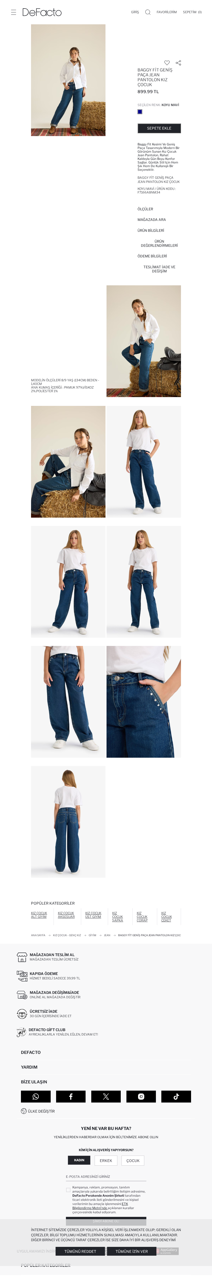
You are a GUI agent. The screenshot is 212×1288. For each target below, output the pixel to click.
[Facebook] (71, 1097)
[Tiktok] (176, 1097)
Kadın (79, 1160)
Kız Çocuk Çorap (142, 916)
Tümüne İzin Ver (132, 1251)
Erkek (106, 1160)
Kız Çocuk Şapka (117, 916)
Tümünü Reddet (80, 1251)
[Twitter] (106, 1097)
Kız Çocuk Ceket (166, 916)
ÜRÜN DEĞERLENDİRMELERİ (159, 243)
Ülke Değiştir (41, 1111)
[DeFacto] (42, 12)
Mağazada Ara (152, 220)
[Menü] (13, 12)
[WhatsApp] (36, 1097)
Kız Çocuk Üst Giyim (93, 915)
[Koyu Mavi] (140, 111)
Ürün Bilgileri (151, 230)
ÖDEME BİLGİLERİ (152, 256)
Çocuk (133, 1160)
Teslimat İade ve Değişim (159, 269)
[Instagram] (141, 1097)
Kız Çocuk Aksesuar (66, 915)
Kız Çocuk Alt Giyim (39, 915)
